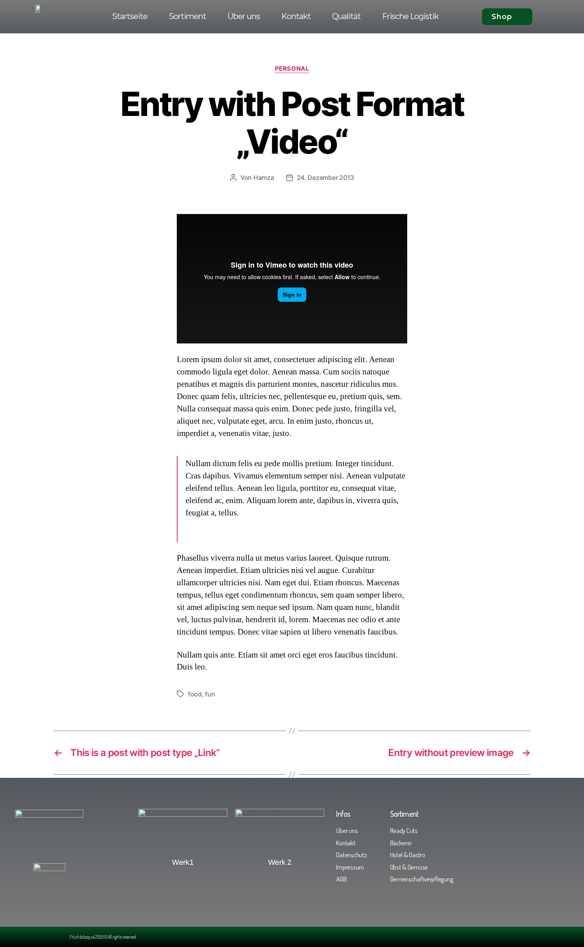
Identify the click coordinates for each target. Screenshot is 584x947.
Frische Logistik (410, 16)
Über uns (244, 16)
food (195, 694)
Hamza (263, 177)
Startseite (129, 16)
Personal (292, 68)
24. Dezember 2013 (325, 177)
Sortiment (187, 16)
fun (210, 694)
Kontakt (296, 16)
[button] (507, 16)
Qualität (346, 16)
